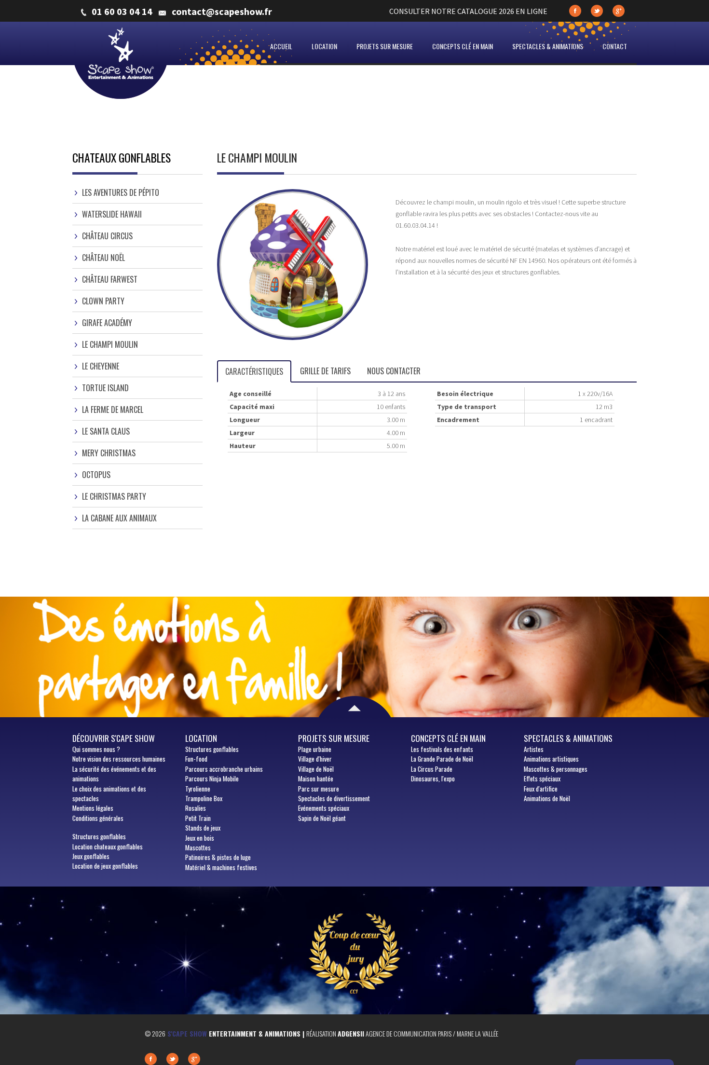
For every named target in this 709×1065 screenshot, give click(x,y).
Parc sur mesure (318, 788)
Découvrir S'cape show (113, 738)
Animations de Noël (547, 798)
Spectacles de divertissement (334, 798)
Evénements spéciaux (323, 808)
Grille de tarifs (325, 371)
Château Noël (103, 257)
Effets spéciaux (542, 778)
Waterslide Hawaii (112, 214)
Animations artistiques (551, 759)
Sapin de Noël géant (322, 818)
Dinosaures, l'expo (433, 778)
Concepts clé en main (462, 46)
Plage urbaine (314, 749)
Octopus (96, 474)
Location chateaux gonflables (107, 846)
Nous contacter (394, 371)
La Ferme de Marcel (112, 409)
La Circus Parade (431, 769)
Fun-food (196, 759)
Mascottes (198, 847)
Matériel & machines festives (221, 867)
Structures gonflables (99, 836)
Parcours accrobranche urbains (224, 769)
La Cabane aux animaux (119, 518)
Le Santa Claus (106, 431)
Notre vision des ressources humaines (118, 759)
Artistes (534, 749)
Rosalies (195, 808)
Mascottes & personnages (555, 769)
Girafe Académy (107, 322)
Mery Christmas (109, 453)
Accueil (281, 46)
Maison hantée (315, 778)
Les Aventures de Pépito (120, 192)
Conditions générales (97, 818)
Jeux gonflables (90, 856)
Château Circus (107, 236)
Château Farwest (109, 279)
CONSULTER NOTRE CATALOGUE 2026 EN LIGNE (468, 11)
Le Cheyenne (100, 366)
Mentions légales (92, 808)
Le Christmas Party (114, 496)
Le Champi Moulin (110, 344)
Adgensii (351, 1033)
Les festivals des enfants (442, 749)
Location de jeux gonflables (105, 866)
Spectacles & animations (547, 46)
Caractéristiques (254, 371)
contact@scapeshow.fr (222, 11)
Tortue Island (105, 388)
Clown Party (103, 301)
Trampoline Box (203, 798)
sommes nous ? (96, 749)
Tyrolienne (197, 788)
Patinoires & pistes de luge (218, 857)
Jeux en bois (199, 838)
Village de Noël (316, 769)
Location (324, 46)
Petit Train (198, 818)
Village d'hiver (315, 759)
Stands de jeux (202, 828)
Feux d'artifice (541, 788)
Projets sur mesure (384, 46)
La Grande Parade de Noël (442, 759)
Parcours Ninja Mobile (212, 778)
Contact (614, 46)
